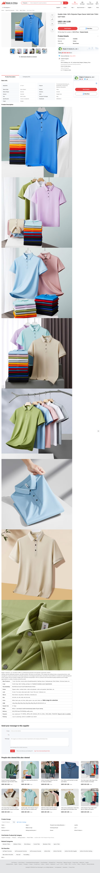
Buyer (65, 7)
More (2, 857)
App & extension (80, 7)
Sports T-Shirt (57, 844)
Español (20, 864)
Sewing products (5, 830)
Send (12, 751)
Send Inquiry (67, 28)
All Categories (6, 7)
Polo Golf (18, 854)
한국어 (62, 864)
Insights (87, 862)
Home (2, 10)
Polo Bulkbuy (26, 854)
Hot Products (14, 862)
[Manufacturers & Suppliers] (9, 3)
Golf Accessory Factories (35, 851)
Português (26, 864)
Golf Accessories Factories (21, 851)
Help (72, 7)
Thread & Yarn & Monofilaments (57, 825)
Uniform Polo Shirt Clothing (86, 851)
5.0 (80, 79)
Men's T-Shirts (22, 10)
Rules (97, 7)
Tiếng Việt (83, 864)
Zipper (27, 825)
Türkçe (78, 864)
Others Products (78, 830)
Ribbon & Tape (29, 827)
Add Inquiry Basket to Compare (29, 56)
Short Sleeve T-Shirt (30, 10)
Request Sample (84, 32)
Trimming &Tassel (54, 827)
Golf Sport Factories (7, 851)
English (15, 864)
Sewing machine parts (31, 830)
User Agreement (58, 867)
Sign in (97, 4)
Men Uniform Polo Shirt (8, 854)
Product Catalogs (22, 822)
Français (31, 864)
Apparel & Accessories (9, 10)
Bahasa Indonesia (90, 864)
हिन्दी (69, 864)
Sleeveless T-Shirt (47, 844)
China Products (21, 862)
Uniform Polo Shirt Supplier (71, 851)
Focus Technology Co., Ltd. (40, 867)
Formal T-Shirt (37, 844)
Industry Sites (59, 862)
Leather (76, 825)
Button (3, 827)
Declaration (65, 867)
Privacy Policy (72, 867)
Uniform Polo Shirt (57, 851)
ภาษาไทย (74, 864)
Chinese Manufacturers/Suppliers (32, 862)
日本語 (66, 864)
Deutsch (47, 864)
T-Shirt (17, 10)
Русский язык (37, 864)
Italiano (42, 864)
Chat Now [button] (89, 28)
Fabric (2, 825)
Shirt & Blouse (27, 844)
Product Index (75, 862)
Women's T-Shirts (6, 844)
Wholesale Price (52, 862)
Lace (75, 827)
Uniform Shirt (47, 851)
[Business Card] (96, 83)
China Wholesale (44, 862)
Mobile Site (82, 862)
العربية (58, 864)
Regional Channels (67, 862)
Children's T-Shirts (17, 844)
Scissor (51, 830)
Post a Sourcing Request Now (42, 751)
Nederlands (53, 864)
